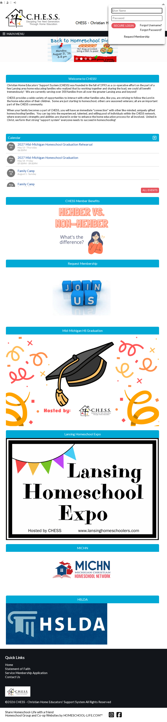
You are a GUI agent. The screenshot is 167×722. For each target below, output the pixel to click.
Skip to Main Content (129, 702)
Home (9, 664)
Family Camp (26, 171)
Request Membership (136, 36)
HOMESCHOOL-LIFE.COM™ (83, 715)
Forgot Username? (151, 25)
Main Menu (15, 34)
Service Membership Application (26, 673)
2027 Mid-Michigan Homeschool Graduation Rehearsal (55, 144)
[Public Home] (1, 2)
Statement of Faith (17, 669)
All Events (150, 190)
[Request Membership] (7, 2)
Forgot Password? (151, 30)
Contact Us (12, 677)
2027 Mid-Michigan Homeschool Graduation (48, 157)
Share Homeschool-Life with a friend (29, 712)
